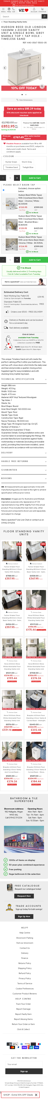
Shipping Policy (24, 968)
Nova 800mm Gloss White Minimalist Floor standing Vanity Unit (36, 666)
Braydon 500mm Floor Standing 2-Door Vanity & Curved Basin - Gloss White (36, 769)
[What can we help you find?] (24, 16)
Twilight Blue (28, 167)
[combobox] (24, 16)
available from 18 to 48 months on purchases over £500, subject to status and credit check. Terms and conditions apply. (25, 147)
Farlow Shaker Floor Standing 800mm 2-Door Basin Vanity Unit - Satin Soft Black (12, 618)
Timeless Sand (11, 167)
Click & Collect (23, 1029)
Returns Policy (24, 963)
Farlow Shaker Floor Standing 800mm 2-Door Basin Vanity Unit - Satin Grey (36, 569)
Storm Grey (27, 161)
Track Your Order (23, 1003)
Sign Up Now (24, 916)
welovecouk (27, 1081)
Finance (24, 958)
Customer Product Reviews (25, 993)
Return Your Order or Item (23, 1024)
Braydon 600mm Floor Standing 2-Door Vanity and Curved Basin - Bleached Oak (12, 769)
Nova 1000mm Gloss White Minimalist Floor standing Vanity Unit (12, 717)
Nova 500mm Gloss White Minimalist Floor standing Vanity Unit (36, 617)
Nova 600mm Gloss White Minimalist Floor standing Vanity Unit (12, 666)
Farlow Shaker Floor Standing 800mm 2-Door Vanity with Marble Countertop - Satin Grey (12, 569)
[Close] (36, 1095)
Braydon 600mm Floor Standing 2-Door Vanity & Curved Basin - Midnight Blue (36, 718)
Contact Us (25, 948)
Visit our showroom (24, 942)
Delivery (24, 953)
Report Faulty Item (23, 1014)
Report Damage (23, 1008)
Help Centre (24, 932)
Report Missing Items (23, 1019)
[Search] (44, 16)
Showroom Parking (24, 937)
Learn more (34, 125)
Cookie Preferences (25, 988)
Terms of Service (24, 983)
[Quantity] (10, 177)
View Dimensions (25, 100)
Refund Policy (25, 973)
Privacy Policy (25, 978)
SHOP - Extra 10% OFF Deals (18, 1095)
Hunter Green (11, 161)
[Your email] (24, 1064)
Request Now (24, 895)
